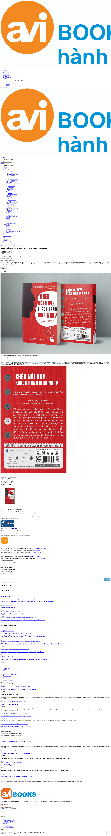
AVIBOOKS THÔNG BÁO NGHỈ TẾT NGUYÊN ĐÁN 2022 (17, 726)
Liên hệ (4, 78)
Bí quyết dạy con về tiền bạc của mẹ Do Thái (12, 614)
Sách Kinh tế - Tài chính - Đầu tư (10, 673)
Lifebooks (5, 669)
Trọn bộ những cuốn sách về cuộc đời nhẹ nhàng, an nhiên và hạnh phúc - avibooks (23, 620)
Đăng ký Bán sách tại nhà (8, 827)
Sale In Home (6, 75)
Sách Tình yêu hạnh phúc (8, 675)
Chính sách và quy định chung (9, 820)
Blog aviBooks (6, 74)
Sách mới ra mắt (6, 596)
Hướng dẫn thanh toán (7, 825)
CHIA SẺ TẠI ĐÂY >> (35, 556)
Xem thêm (3, 685)
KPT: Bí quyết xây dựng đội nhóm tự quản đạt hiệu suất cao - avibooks (24, 659)
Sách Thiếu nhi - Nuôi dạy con (9, 674)
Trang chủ (5, 70)
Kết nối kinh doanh (7, 77)
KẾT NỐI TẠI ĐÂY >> (41, 558)
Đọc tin (2, 700)
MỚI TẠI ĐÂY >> (38, 552)
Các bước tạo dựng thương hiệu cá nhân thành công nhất (16, 741)
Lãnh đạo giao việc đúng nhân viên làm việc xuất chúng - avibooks (22, 652)
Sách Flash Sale (6, 76)
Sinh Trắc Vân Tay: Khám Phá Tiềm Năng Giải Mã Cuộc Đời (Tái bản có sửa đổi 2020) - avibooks (27, 601)
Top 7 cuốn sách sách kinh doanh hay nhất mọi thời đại (15, 753)
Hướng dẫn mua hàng (7, 826)
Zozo (21, 834)
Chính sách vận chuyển (8, 821)
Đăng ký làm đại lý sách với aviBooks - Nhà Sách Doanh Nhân (17, 776)
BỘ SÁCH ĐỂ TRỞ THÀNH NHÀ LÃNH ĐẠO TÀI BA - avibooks (23, 636)
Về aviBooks (5, 71)
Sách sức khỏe (6, 678)
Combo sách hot (6, 668)
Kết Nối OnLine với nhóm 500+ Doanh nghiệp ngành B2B (16, 716)
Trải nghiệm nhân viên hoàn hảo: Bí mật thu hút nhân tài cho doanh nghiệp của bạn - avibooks (32, 644)
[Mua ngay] (1, 640)
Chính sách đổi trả (6, 823)
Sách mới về (5, 677)
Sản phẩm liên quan (7, 631)
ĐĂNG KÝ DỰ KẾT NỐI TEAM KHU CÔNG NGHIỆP (16, 704)
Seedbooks (5, 670)
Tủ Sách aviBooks (7, 72)
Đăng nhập (8, 84)
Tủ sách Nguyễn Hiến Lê (8, 680)
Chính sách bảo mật (7, 822)
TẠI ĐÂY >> (16, 528)
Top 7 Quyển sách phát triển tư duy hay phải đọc (14, 765)
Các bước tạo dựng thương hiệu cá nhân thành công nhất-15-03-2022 (19, 689)
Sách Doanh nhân (6, 672)
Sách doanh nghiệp (7, 676)
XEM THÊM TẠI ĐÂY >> (40, 548)
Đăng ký (7, 85)
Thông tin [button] (3, 816)
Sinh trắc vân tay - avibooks (8, 607)
